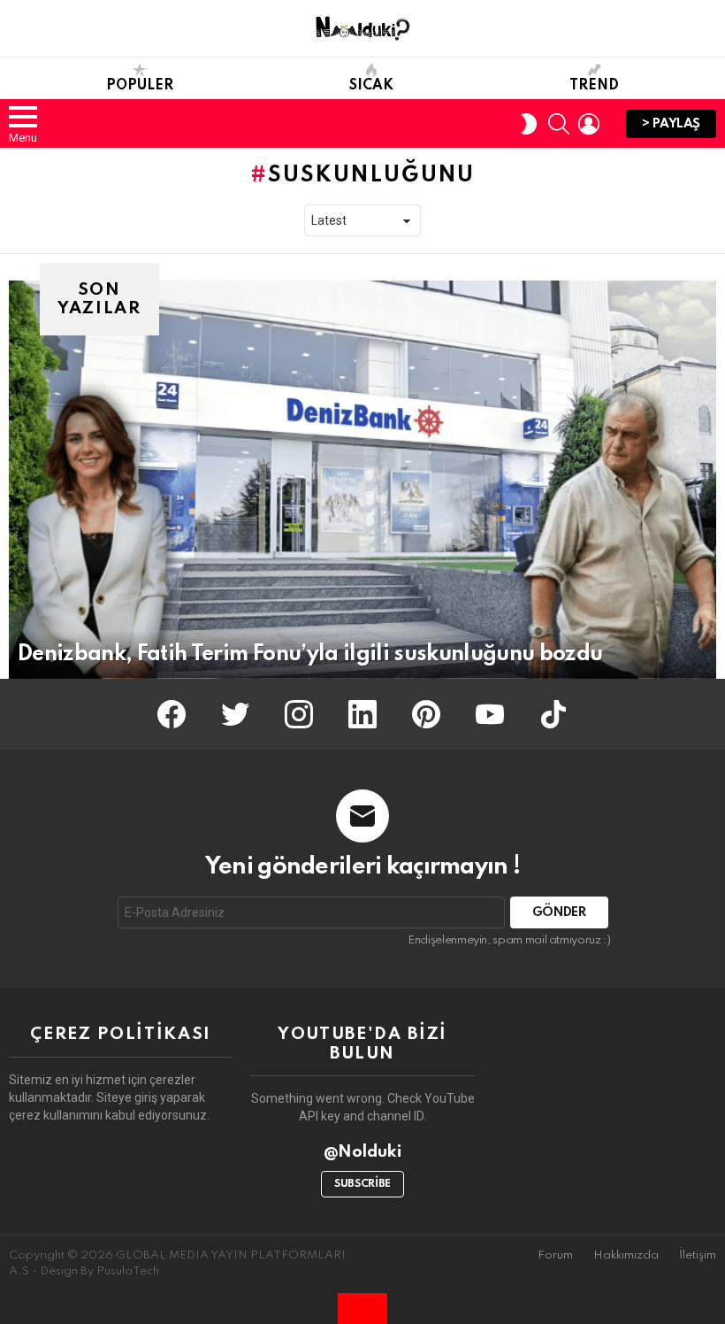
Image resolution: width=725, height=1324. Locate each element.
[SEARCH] (558, 124)
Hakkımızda (626, 1255)
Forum (555, 1255)
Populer (139, 86)
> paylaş (671, 124)
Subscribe (362, 1184)
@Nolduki (363, 1151)
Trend (594, 86)
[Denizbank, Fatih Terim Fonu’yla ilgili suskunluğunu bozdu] (362, 480)
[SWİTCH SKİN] (528, 124)
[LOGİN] (588, 124)
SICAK (371, 86)
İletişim (697, 1255)
